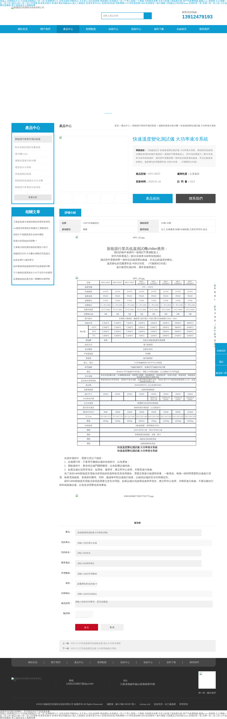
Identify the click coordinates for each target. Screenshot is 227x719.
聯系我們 (204, 29)
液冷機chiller (21, 154)
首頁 (116, 126)
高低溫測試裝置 (23, 174)
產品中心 (68, 29)
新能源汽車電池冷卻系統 (27, 187)
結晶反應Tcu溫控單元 (23, 260)
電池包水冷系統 (23, 167)
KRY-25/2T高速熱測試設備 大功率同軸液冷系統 (93, 648)
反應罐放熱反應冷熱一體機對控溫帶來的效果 (33, 279)
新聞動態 (91, 29)
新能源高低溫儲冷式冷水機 (29, 180)
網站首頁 (23, 29)
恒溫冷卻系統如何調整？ (25, 241)
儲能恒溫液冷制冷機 (25, 160)
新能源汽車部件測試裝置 (27, 139)
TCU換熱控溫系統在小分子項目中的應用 (32, 272)
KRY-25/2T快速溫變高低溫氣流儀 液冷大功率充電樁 (96, 643)
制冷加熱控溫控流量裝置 (27, 147)
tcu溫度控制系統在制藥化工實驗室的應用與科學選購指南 (33, 228)
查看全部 (32, 197)
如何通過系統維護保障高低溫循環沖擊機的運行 (33, 266)
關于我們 (45, 29)
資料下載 (159, 29)
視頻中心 (136, 29)
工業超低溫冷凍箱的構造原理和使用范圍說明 (33, 222)
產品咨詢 (153, 198)
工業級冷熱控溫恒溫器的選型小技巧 (30, 247)
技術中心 (113, 29)
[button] (108, 113)
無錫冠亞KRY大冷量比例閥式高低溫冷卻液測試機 (33, 253)
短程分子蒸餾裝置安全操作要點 (28, 234)
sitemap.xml (145, 704)
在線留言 (182, 29)
